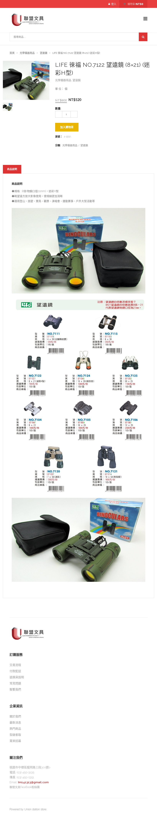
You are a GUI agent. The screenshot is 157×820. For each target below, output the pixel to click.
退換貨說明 (17, 677)
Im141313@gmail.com (33, 782)
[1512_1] (7, 107)
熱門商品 (15, 728)
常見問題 (15, 683)
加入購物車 (67, 127)
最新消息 (15, 722)
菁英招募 (15, 741)
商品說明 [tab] (12, 169)
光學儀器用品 (27, 52)
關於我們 (15, 716)
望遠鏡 (43, 52)
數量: (58, 108)
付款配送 (15, 671)
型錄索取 (15, 735)
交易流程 (15, 665)
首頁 (12, 52)
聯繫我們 (15, 689)
